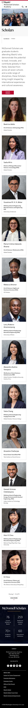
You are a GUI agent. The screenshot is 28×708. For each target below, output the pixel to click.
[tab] (8, 93)
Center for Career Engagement (12, 675)
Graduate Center (8, 681)
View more (14, 598)
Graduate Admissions (9, 678)
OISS (5, 687)
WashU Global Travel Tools (11, 693)
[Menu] (26, 5)
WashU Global (7, 690)
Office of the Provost (9, 684)
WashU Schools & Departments (12, 695)
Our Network (6, 38)
